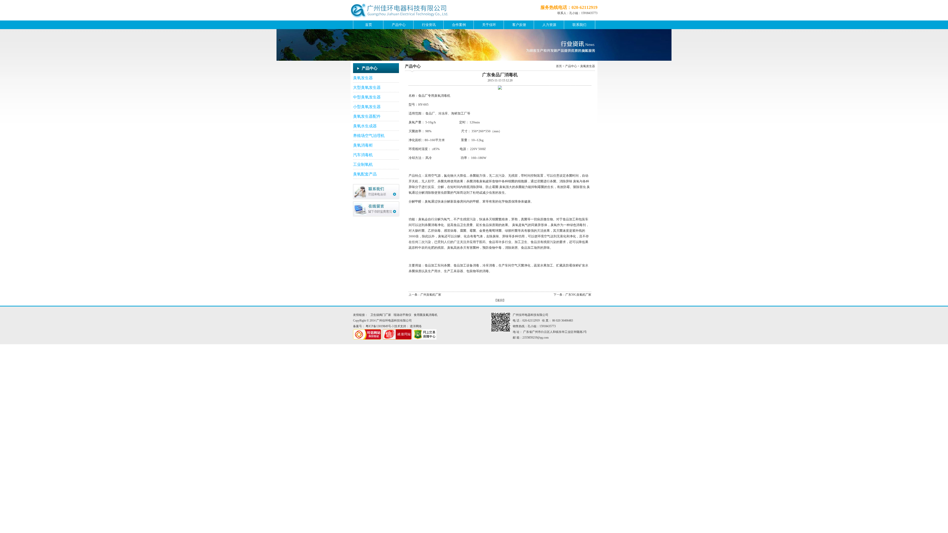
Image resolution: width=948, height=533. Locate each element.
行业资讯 (429, 25)
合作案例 (459, 25)
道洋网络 (416, 326)
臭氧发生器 (363, 78)
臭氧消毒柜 (363, 145)
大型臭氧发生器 (367, 87)
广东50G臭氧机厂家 (578, 294)
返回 (500, 300)
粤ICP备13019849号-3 (380, 326)
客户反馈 (519, 25)
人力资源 (549, 25)
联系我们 (579, 25)
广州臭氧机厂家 (430, 294)
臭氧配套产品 (365, 174)
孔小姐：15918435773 (583, 13)
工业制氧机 (363, 164)
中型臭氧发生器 (367, 97)
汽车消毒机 (363, 155)
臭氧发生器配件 (367, 116)
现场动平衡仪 (402, 315)
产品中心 (399, 25)
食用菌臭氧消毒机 (425, 315)
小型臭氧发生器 (367, 107)
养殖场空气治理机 (369, 135)
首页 (368, 25)
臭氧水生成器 (365, 126)
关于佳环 (489, 25)
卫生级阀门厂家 (380, 315)
